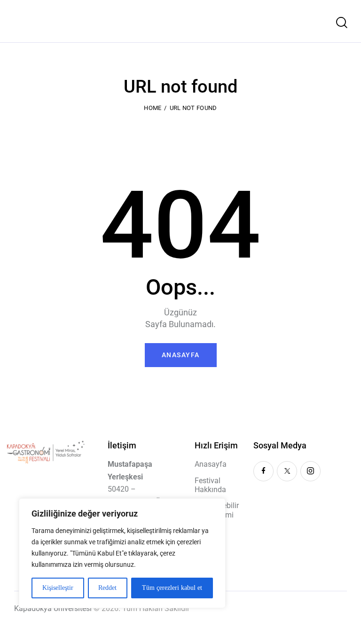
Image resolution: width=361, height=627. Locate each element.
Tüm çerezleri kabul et (172, 587)
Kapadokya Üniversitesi (53, 608)
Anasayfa (181, 355)
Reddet (107, 587)
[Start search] (341, 23)
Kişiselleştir (57, 587)
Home (152, 107)
